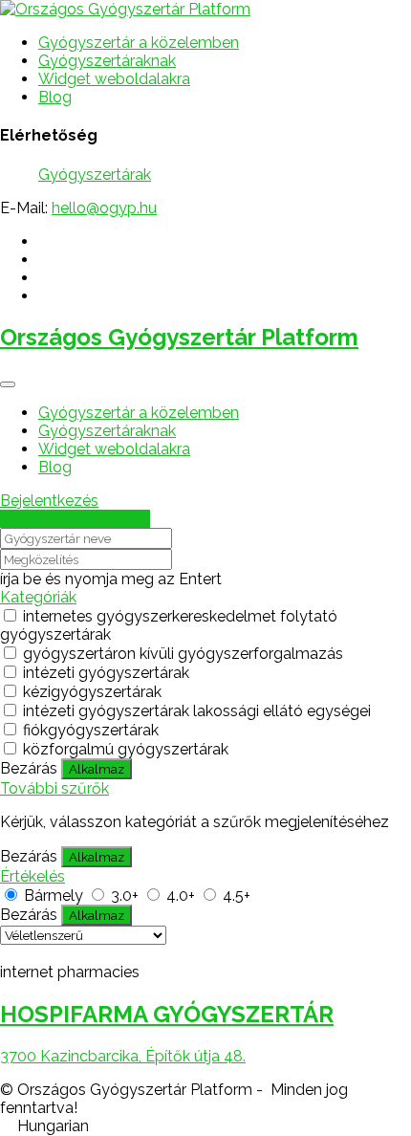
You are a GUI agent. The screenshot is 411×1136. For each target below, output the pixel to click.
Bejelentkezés (49, 501)
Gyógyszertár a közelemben (138, 42)
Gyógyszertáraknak (107, 61)
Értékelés (32, 876)
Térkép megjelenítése (75, 519)
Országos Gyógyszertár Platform (179, 337)
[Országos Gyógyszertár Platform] (125, 9)
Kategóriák (38, 597)
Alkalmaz (96, 768)
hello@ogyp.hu (104, 208)
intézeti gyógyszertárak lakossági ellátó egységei (197, 711)
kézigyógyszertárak (92, 692)
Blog (55, 97)
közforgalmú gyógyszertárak (125, 749)
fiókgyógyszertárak (91, 730)
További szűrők (54, 788)
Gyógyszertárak (94, 174)
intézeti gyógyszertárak (106, 673)
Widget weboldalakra (114, 79)
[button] (205, 1126)
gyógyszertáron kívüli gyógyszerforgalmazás (183, 653)
